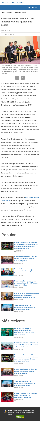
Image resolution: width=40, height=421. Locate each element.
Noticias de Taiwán (20, 12)
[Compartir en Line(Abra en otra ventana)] (6, 34)
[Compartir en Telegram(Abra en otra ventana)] (8, 34)
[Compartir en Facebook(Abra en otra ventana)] (2, 34)
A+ (22, 78)
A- (17, 78)
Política (9, 12)
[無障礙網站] (20, 416)
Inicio (3, 12)
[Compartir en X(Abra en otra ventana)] (4, 34)
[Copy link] (13, 34)
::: (2, 1)
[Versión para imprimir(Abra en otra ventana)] (11, 34)
